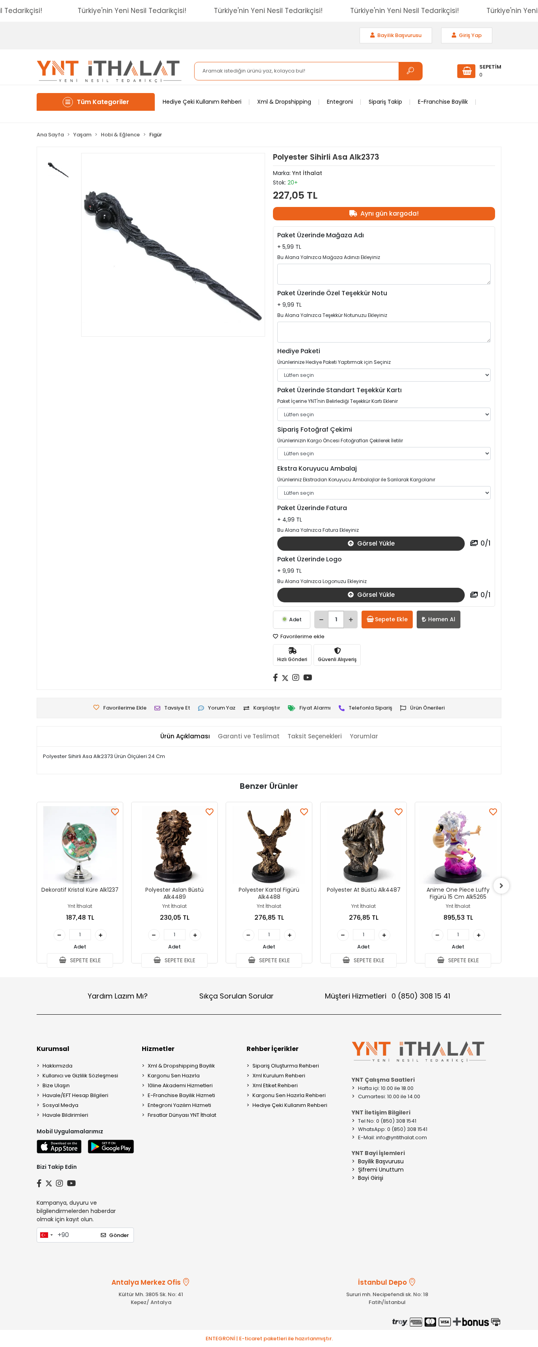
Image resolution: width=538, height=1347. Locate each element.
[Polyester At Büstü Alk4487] (364, 845)
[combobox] (46, 1235)
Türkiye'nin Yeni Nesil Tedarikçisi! (132, 10)
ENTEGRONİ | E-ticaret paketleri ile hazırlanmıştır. (269, 1338)
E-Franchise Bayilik (443, 102)
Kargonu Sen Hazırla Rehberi (289, 1095)
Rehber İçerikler (273, 1048)
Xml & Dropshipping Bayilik (181, 1065)
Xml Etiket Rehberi (275, 1085)
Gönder (119, 1235)
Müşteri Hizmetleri (387, 996)
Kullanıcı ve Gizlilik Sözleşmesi (80, 1075)
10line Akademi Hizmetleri (180, 1085)
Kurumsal (53, 1048)
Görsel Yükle (375, 543)
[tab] (185, 736)
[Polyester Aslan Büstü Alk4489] (174, 845)
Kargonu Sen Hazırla (174, 1075)
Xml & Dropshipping (284, 102)
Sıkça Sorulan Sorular (236, 996)
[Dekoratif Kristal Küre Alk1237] (80, 845)
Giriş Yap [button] (470, 35)
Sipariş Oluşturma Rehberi (285, 1065)
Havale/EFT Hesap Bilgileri (75, 1095)
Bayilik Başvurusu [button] (398, 35)
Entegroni (340, 102)
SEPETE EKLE (85, 960)
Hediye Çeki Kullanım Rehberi (202, 102)
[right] (501, 885)
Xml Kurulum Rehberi (278, 1075)
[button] (479, 71)
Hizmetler (158, 1048)
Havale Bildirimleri (65, 1115)
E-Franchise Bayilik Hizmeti (181, 1095)
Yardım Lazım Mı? (118, 996)
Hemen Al (441, 619)
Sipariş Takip (385, 102)
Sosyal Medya (60, 1105)
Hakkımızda (57, 1065)
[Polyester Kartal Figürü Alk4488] (269, 845)
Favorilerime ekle (302, 636)
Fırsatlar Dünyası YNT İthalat (182, 1115)
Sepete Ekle (391, 619)
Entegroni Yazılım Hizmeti (179, 1105)
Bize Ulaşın (56, 1085)
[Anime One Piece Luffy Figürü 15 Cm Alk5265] (458, 845)
